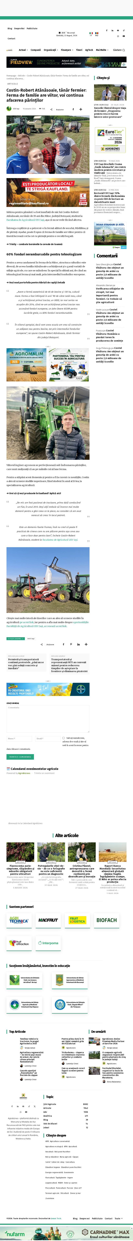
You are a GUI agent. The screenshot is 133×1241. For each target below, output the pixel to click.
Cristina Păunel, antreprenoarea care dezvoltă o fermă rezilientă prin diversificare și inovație (81, 871)
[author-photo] (22, 1047)
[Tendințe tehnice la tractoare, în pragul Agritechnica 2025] (12, 1041)
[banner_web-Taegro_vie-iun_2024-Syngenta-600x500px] (110, 235)
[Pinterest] (71, 644)
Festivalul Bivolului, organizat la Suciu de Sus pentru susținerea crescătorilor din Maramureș (112, 1073)
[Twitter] (34, 1106)
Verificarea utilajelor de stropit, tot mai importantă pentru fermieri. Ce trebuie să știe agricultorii (110, 295)
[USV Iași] (9, 108)
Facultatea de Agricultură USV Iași (25, 219)
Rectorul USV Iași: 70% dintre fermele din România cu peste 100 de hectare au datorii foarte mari (109, 198)
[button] (119, 50)
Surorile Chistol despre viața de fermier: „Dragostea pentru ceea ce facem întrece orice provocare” (110, 112)
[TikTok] (124, 31)
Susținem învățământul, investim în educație (39, 966)
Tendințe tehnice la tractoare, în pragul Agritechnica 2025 (29, 1041)
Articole (21, 76)
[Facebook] (107, 31)
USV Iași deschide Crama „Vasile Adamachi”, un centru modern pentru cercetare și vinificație (110, 169)
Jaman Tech (56, 1218)
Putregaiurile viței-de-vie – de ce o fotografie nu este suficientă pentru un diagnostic (51, 869)
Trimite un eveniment (44, 773)
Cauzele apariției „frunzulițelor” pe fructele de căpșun (28, 1073)
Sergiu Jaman (30, 1048)
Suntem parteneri (21, 907)
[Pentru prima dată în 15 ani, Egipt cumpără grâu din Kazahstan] (53, 1041)
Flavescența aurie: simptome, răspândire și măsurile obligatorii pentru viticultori (20, 869)
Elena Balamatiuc (114, 1082)
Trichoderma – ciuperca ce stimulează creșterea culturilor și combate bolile (73, 1056)
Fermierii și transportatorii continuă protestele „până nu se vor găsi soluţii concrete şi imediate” (26, 664)
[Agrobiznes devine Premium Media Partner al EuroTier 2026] (94, 1041)
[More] (80, 109)
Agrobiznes (71, 1048)
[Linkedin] (112, 31)
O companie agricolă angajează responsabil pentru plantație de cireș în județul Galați (114, 1056)
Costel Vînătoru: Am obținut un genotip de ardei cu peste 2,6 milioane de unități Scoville (110, 271)
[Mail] (118, 31)
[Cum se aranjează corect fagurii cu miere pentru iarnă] (53, 1071)
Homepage (11, 76)
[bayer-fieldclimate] (66, 62)
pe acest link (27, 622)
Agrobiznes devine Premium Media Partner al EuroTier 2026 (113, 1041)
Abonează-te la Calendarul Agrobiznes (25, 823)
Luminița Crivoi (30, 1066)
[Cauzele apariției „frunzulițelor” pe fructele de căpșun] (12, 1073)
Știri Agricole (101, 105)
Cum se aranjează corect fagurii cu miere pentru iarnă (73, 1070)
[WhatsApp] (118, 36)
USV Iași (16, 109)
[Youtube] (124, 36)
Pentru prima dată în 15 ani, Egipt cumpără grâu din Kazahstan (73, 1041)
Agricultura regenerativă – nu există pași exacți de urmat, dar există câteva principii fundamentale (31, 1057)
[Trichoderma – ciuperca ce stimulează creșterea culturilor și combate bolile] (53, 1055)
